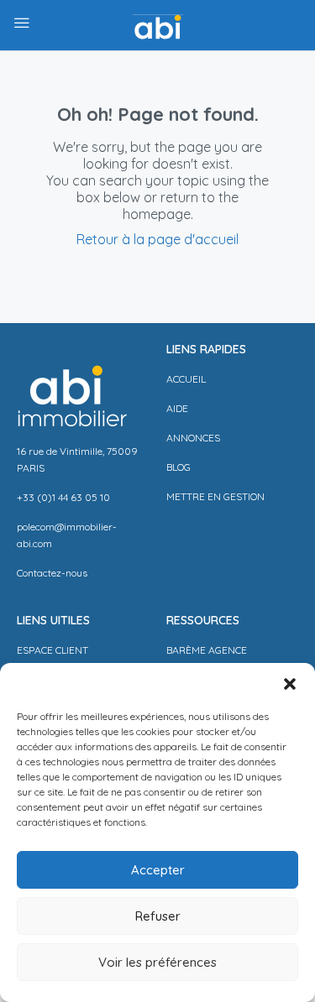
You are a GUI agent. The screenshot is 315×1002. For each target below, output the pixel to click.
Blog (178, 467)
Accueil (186, 379)
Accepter (158, 870)
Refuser (158, 916)
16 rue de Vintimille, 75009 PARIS (77, 459)
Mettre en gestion (215, 496)
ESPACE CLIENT (52, 650)
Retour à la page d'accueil (157, 239)
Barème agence (206, 650)
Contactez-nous (52, 572)
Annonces (193, 437)
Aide (177, 408)
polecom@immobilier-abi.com (67, 535)
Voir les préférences (157, 962)
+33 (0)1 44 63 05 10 (63, 497)
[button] (289, 684)
